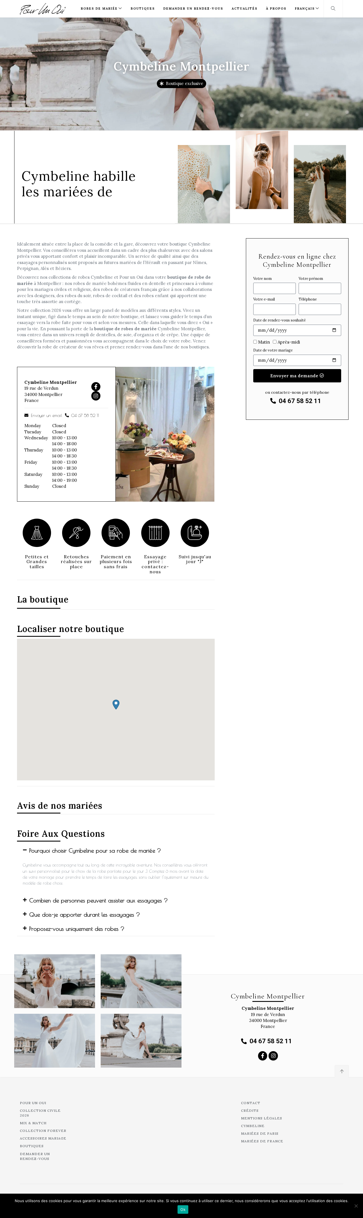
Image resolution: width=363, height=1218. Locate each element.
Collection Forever (43, 1130)
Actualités (245, 8)
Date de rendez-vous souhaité (279, 320)
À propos (276, 8)
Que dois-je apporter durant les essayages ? (84, 914)
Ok (182, 1209)
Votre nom (262, 278)
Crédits (250, 1110)
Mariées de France (262, 1141)
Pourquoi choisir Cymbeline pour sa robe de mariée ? (95, 850)
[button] (116, 705)
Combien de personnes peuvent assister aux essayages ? (98, 900)
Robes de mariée (99, 8)
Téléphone (308, 299)
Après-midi (289, 342)
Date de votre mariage (273, 350)
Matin (264, 342)
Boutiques (143, 8)
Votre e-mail (264, 299)
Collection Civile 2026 (40, 1112)
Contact (250, 1103)
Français (305, 8)
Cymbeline (253, 1126)
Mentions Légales (261, 1118)
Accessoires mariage (43, 1138)
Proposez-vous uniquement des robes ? (76, 928)
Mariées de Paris (259, 1133)
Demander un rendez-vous (193, 8)
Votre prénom (311, 278)
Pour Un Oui (33, 1103)
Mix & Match (33, 1123)
